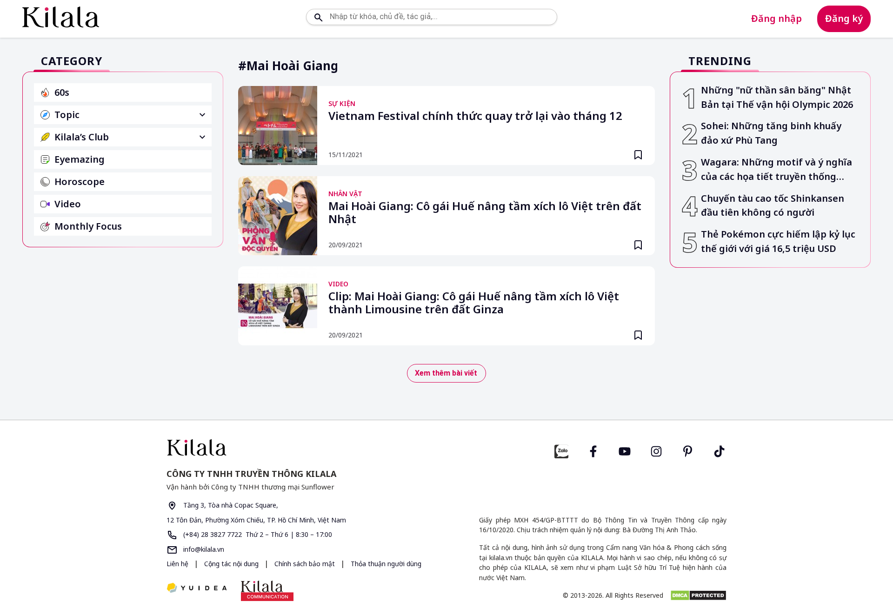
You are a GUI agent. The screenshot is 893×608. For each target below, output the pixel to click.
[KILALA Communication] (267, 591)
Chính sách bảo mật (305, 563)
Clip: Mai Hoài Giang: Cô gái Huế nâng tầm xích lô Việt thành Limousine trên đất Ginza (473, 303)
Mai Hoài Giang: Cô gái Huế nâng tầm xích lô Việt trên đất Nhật (484, 212)
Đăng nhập (776, 18)
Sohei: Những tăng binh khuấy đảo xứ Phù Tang (771, 132)
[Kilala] (60, 17)
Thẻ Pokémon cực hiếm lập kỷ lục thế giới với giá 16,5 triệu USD (778, 241)
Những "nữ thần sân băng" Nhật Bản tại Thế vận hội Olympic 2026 (777, 97)
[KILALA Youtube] (625, 450)
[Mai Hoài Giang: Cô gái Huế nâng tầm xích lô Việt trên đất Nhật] (277, 215)
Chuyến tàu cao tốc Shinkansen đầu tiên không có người (772, 205)
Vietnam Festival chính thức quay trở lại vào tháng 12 (475, 116)
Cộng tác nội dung (232, 563)
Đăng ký (844, 18)
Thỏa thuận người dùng (386, 563)
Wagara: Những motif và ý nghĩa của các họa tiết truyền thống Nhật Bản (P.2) (776, 170)
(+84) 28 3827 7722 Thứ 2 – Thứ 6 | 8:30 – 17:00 (256, 534)
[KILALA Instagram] (656, 450)
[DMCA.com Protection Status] (698, 595)
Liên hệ (177, 563)
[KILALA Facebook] (561, 450)
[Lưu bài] (638, 154)
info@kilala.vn (202, 549)
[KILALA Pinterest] (688, 450)
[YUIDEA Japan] (197, 588)
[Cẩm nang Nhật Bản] (303, 447)
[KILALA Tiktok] (719, 450)
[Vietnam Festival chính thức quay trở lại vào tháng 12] (277, 125)
